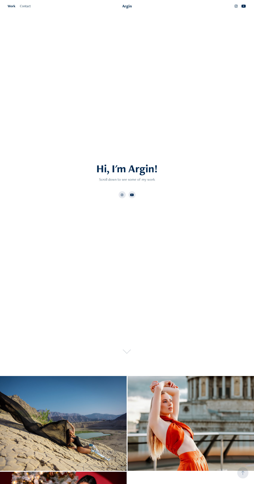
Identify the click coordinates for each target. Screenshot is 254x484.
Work (11, 6)
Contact (25, 6)
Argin (127, 6)
